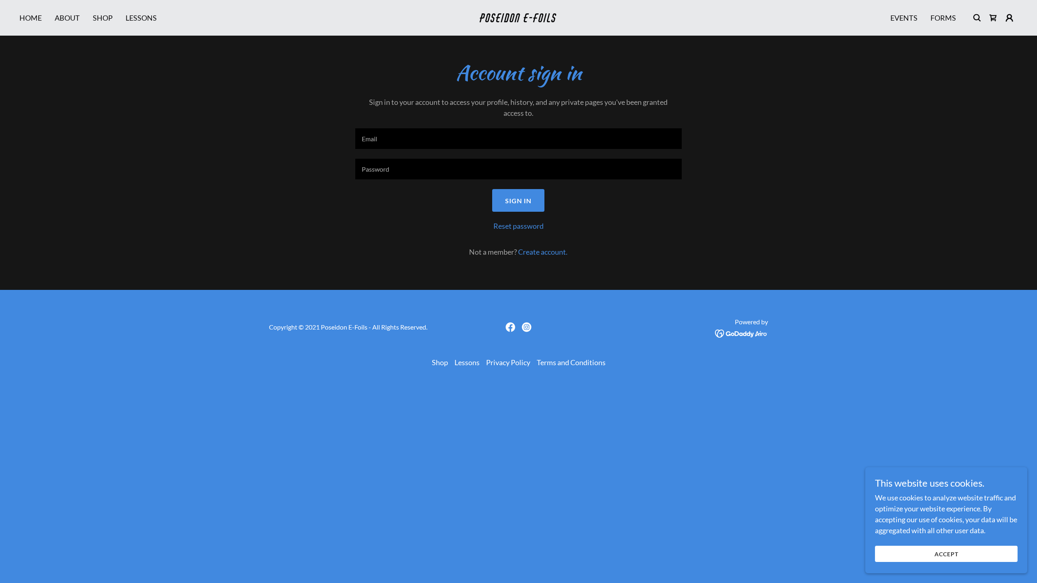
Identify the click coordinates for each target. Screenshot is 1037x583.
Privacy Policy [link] (508, 362)
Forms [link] (943, 17)
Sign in (518, 200)
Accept (946, 554)
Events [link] (904, 17)
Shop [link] (103, 17)
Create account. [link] (543, 251)
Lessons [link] (141, 17)
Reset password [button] (518, 225)
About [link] (67, 17)
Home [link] (30, 17)
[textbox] (518, 138)
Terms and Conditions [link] (571, 362)
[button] (1009, 18)
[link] (518, 19)
